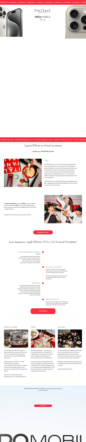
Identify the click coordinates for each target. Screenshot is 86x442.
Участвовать (43, 311)
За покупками (43, 405)
